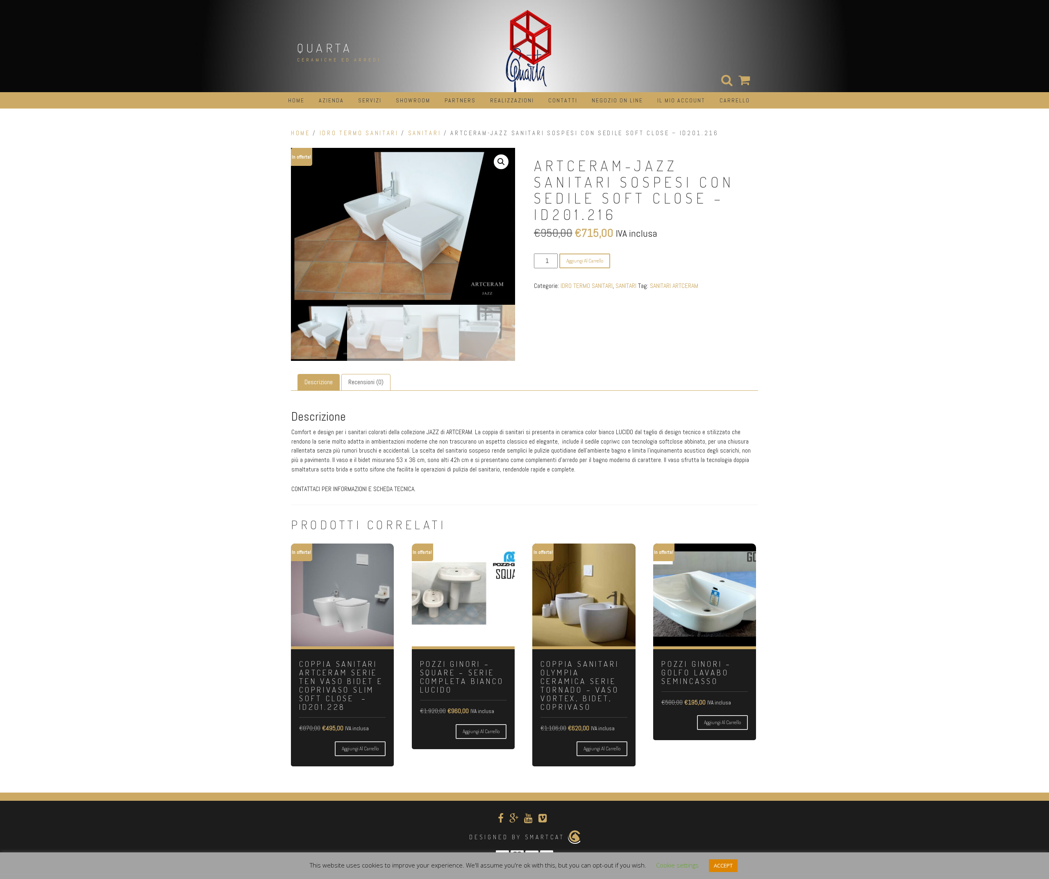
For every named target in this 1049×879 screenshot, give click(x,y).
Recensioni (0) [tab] (366, 382)
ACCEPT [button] (723, 865)
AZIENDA (331, 100)
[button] (501, 161)
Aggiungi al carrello (584, 261)
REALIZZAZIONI (512, 100)
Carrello (735, 100)
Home (300, 133)
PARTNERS (460, 100)
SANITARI (424, 133)
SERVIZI (369, 100)
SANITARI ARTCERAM (674, 285)
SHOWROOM (413, 100)
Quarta (324, 47)
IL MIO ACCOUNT (681, 100)
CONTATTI (562, 100)
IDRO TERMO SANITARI (359, 133)
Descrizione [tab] (318, 382)
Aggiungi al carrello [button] (360, 748)
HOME (296, 100)
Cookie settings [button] (677, 865)
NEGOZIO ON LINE (617, 100)
